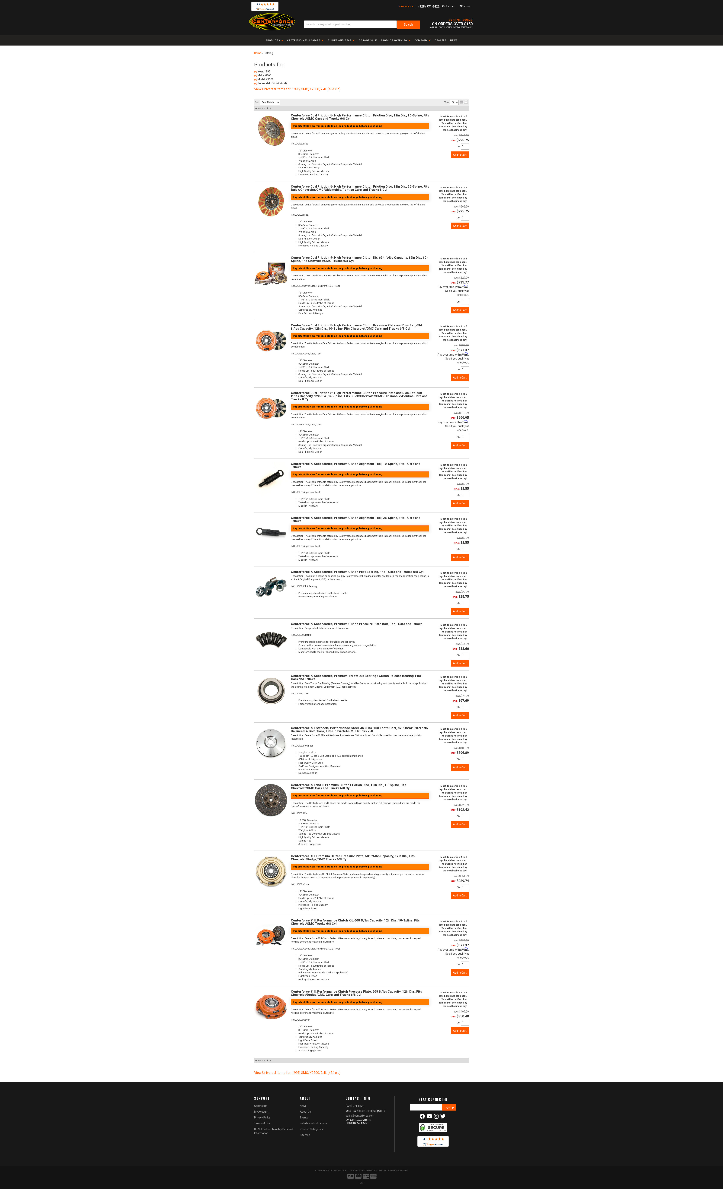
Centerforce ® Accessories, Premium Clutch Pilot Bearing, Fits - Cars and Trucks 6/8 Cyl (357, 572)
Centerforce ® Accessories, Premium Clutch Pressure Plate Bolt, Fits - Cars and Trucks (356, 624)
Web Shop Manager (397, 1171)
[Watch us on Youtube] (429, 1117)
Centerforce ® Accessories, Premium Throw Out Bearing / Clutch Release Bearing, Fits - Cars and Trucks (357, 677)
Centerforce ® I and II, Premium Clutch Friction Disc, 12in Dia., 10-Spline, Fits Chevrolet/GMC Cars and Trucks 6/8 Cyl (348, 786)
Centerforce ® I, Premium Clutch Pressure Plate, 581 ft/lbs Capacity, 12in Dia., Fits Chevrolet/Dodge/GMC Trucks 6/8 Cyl (353, 857)
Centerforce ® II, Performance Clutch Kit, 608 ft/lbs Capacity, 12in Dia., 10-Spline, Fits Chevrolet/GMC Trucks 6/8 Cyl (355, 921)
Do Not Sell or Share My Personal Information (273, 1131)
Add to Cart (460, 310)
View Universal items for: (297, 1073)
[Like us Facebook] (422, 1117)
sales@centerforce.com (360, 1115)
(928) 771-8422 (355, 1105)
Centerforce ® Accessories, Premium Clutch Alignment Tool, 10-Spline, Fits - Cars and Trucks (355, 465)
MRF (362, 1183)
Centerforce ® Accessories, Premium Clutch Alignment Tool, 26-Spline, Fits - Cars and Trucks (355, 519)
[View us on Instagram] (436, 1117)
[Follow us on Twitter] (442, 1117)
